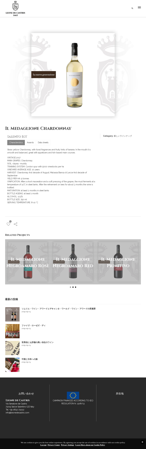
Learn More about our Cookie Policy (90, 445)
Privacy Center (54, 445)
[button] (139, 8)
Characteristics (16, 142)
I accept (43, 445)
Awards (30, 142)
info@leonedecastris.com (17, 413)
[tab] (16, 142)
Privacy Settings (67, 445)
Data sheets (43, 142)
